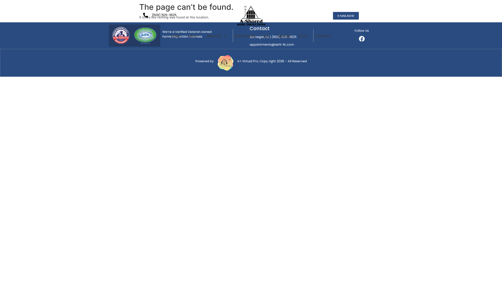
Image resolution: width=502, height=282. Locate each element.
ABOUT (193, 36)
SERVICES (214, 36)
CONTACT (323, 36)
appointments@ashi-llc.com (272, 44)
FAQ (266, 36)
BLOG (303, 36)
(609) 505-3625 (164, 15)
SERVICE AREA (245, 36)
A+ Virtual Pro (247, 61)
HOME (175, 36)
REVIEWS (284, 36)
